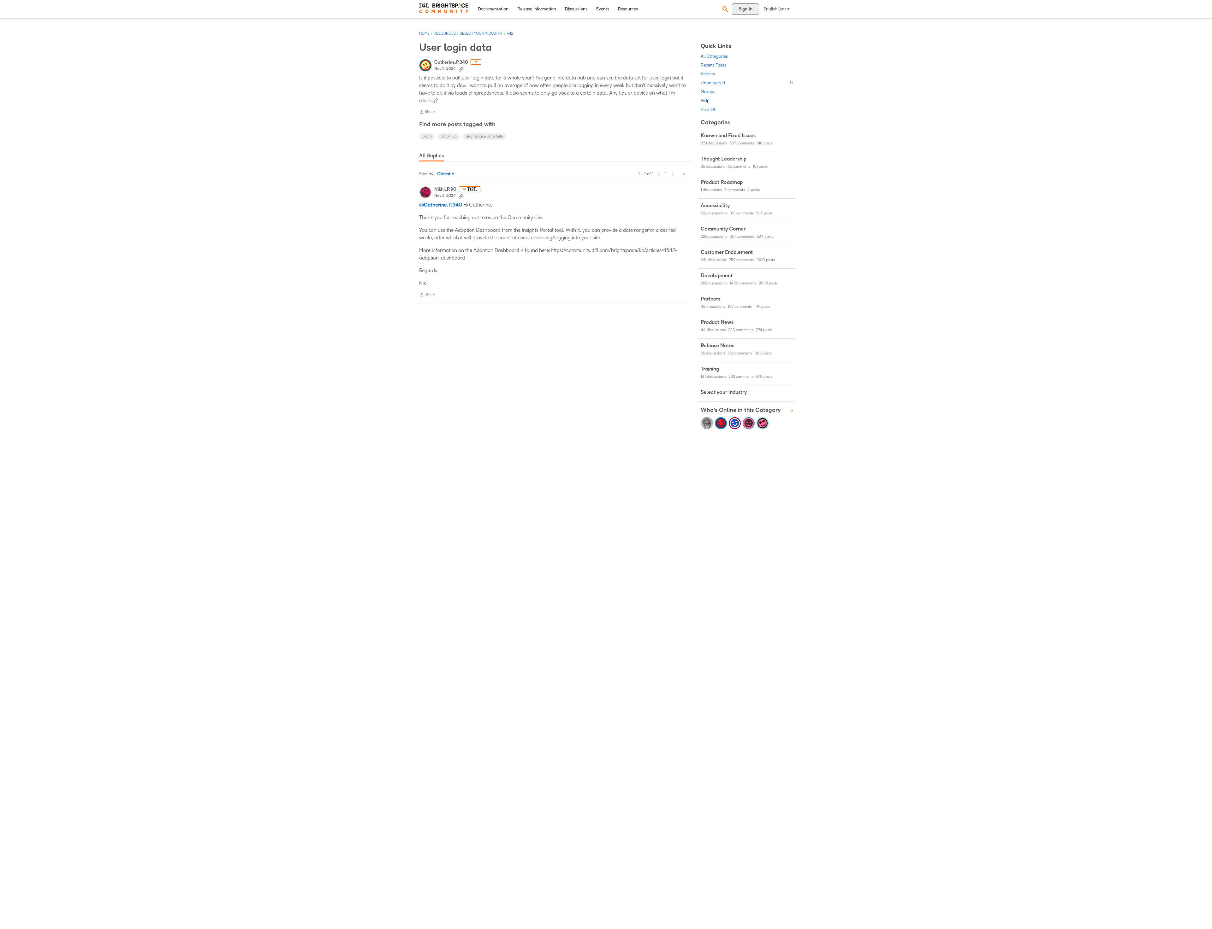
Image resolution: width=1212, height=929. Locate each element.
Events (602, 9)
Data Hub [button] (449, 136)
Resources (628, 9)
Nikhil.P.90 (445, 189)
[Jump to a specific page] (683, 174)
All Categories (714, 56)
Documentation (493, 9)
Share (427, 113)
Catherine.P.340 (451, 62)
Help (705, 100)
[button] (724, 9)
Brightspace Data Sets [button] (484, 136)
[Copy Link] (461, 69)
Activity (708, 74)
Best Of (708, 109)
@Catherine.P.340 (440, 205)
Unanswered (747, 82)
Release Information (536, 9)
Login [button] (427, 136)
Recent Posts (713, 65)
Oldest (444, 174)
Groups (708, 91)
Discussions (576, 9)
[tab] (431, 155)
